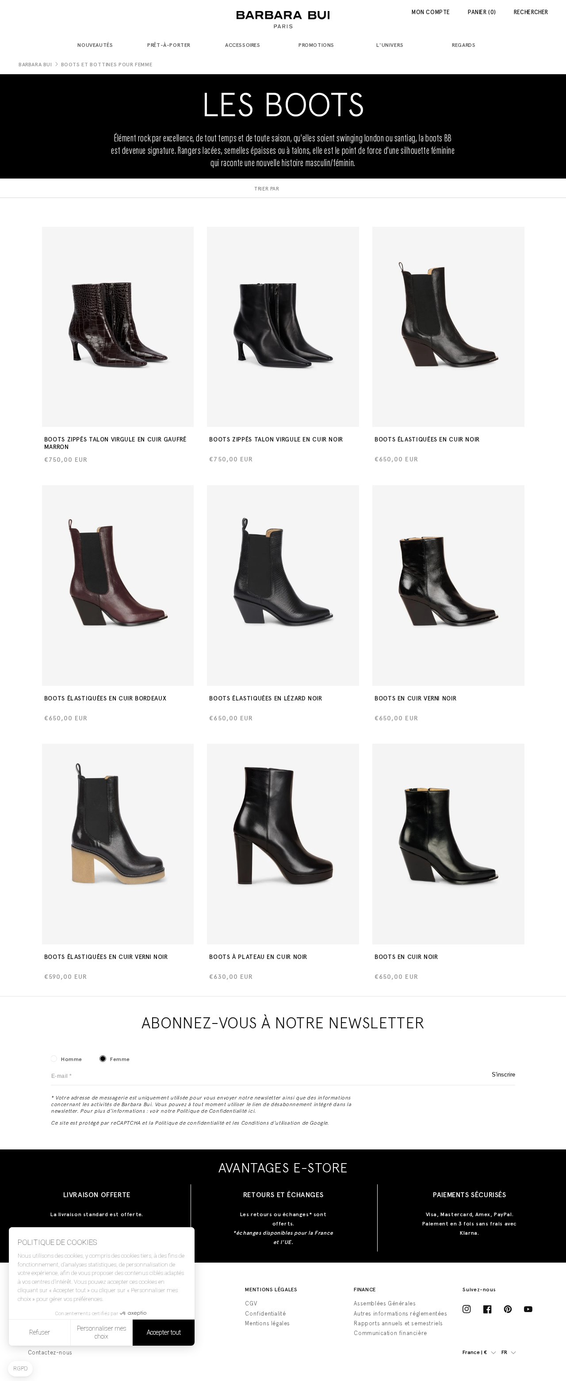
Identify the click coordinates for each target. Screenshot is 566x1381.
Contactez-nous (50, 1352)
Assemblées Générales (385, 1303)
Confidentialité (265, 1313)
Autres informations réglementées (400, 1313)
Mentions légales (267, 1323)
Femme (120, 1059)
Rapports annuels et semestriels (398, 1323)
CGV (251, 1303)
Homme (71, 1059)
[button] (99, 45)
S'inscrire (503, 1074)
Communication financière (390, 1333)
